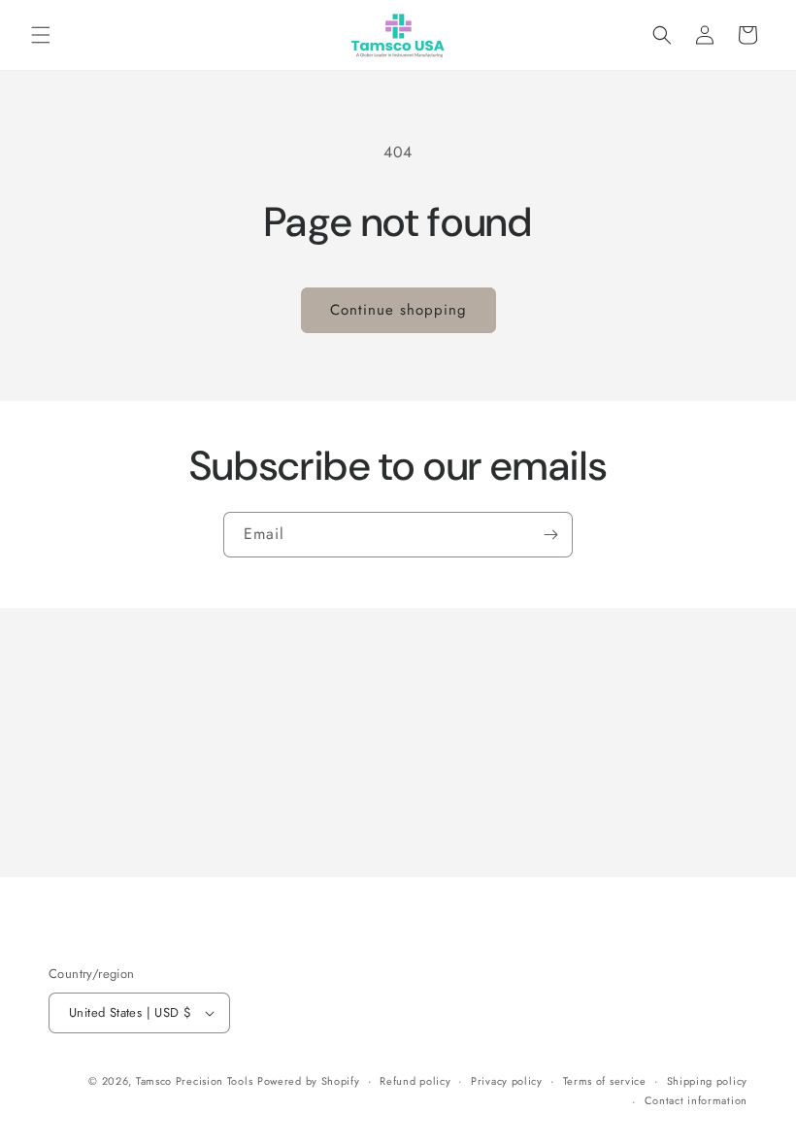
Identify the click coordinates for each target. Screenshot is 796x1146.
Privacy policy (507, 1081)
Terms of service (605, 1081)
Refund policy (415, 1081)
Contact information (696, 1100)
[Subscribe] (550, 534)
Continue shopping (398, 309)
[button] (40, 35)
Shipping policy (707, 1081)
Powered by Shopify (308, 1081)
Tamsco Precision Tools (194, 1081)
